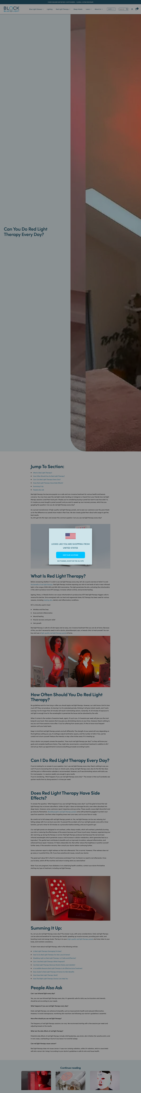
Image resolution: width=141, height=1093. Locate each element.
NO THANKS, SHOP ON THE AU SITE (70, 561)
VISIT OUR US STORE (70, 555)
